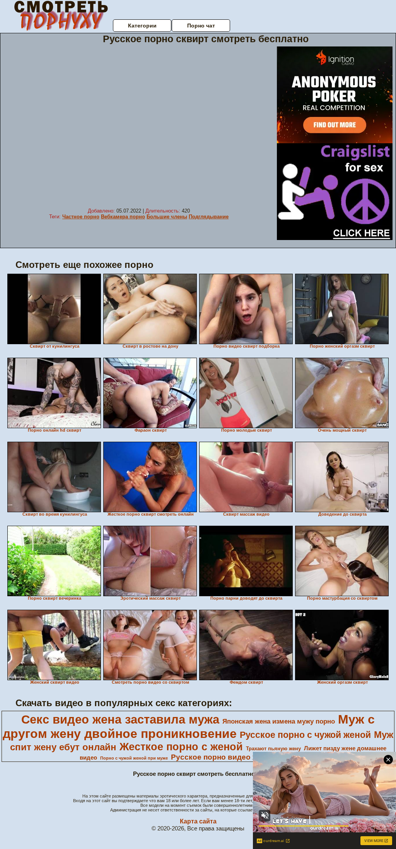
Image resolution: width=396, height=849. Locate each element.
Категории (142, 25)
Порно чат (201, 25)
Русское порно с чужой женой (305, 735)
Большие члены (167, 217)
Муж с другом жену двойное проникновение (189, 726)
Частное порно (80, 217)
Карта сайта (198, 821)
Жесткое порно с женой (181, 747)
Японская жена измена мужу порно (278, 721)
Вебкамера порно (123, 217)
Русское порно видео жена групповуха (243, 757)
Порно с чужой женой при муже (134, 758)
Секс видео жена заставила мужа (120, 719)
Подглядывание (209, 217)
